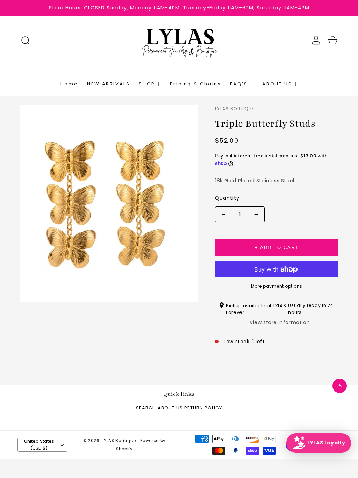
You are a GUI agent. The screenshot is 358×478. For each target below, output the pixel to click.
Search (146, 408)
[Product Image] (109, 203)
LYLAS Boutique (119, 440)
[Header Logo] (179, 40)
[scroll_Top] (340, 386)
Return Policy (203, 408)
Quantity (227, 198)
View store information (280, 322)
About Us (170, 408)
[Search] (25, 40)
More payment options (276, 286)
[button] (25, 40)
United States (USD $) (39, 444)
